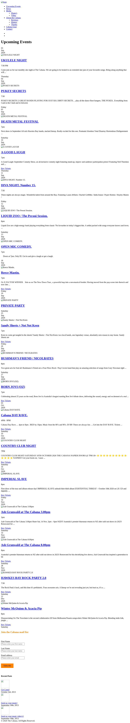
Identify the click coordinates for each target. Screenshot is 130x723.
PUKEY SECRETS (13, 91)
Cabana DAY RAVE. (14, 415)
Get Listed (5, 690)
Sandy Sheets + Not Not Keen (20, 325)
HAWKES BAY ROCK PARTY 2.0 (23, 578)
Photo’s (14, 13)
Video (13, 15)
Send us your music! (9, 703)
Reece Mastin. (10, 272)
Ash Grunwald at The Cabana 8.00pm (25, 545)
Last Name (5, 648)
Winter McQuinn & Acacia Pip (21, 608)
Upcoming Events (13, 6)
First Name (5, 641)
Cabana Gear (11, 27)
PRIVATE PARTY (13, 305)
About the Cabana (13, 18)
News (8, 9)
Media (8, 11)
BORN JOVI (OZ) (13, 386)
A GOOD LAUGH (13, 152)
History (14, 22)
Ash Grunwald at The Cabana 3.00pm (25, 512)
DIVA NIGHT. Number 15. (18, 185)
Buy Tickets (6, 168)
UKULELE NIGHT (14, 60)
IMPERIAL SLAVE (14, 479)
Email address (6, 655)
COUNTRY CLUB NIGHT (18, 445)
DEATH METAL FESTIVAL (20, 121)
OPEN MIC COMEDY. (16, 246)
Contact (9, 29)
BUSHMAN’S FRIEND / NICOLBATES (27, 358)
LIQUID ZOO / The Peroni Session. (24, 216)
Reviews (14, 20)
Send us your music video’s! (12, 716)
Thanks (14, 24)
